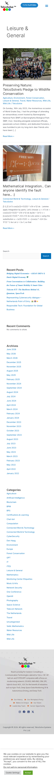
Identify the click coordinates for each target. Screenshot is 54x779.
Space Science (13, 605)
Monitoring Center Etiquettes (19, 579)
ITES (9, 566)
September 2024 (14, 388)
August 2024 (12, 392)
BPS (8, 510)
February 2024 (13, 413)
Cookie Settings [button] (13, 773)
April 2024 (11, 405)
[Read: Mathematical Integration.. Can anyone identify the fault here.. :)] (27, 163)
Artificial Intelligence (16, 498)
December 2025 (14, 362)
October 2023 (13, 430)
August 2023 (12, 439)
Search (6, 251)
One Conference (14, 592)
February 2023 (13, 460)
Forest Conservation (35, 98)
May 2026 (11, 354)
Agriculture (8, 98)
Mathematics (12, 575)
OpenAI (10, 596)
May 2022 (11, 465)
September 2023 (14, 435)
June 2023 (11, 448)
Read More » (8, 136)
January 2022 (13, 473)
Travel (22, 101)
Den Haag (11, 540)
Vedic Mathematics (15, 626)
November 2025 (14, 366)
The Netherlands (14, 613)
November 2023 (14, 426)
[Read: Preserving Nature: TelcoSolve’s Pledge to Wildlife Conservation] (27, 64)
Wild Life (46, 101)
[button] (46, 5)
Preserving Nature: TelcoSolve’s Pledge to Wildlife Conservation (26, 89)
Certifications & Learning (18, 515)
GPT (9, 558)
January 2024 (13, 418)
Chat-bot (11, 519)
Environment (19, 98)
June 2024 (11, 401)
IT (7, 562)
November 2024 (14, 384)
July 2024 (11, 396)
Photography (12, 600)
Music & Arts (12, 583)
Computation (12, 523)
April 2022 (11, 469)
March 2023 (12, 456)
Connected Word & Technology (20, 528)
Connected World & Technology (17, 199)
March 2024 (12, 409)
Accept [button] (28, 773)
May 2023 (11, 452)
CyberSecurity (13, 536)
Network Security (14, 588)
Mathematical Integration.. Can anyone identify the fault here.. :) (27, 190)
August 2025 (12, 371)
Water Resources (34, 101)
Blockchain (11, 502)
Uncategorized (13, 622)
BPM (9, 506)
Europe (10, 549)
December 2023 (14, 422)
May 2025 (11, 375)
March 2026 (12, 358)
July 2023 (11, 443)
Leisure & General (11, 101)
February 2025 (13, 379)
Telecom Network (14, 609)
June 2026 (11, 349)
